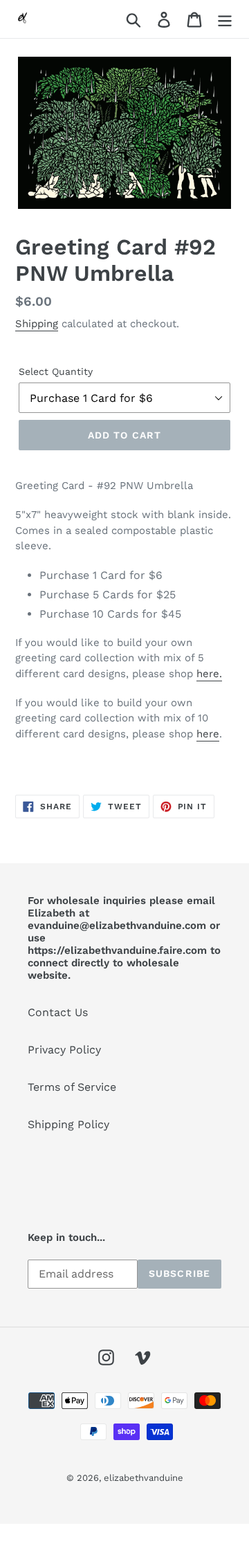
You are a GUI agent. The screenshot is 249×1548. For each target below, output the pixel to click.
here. (209, 673)
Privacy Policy (64, 1049)
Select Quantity (56, 371)
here (207, 734)
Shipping (36, 323)
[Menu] (225, 19)
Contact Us (58, 1012)
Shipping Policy (68, 1124)
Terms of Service (72, 1087)
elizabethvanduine (143, 1478)
